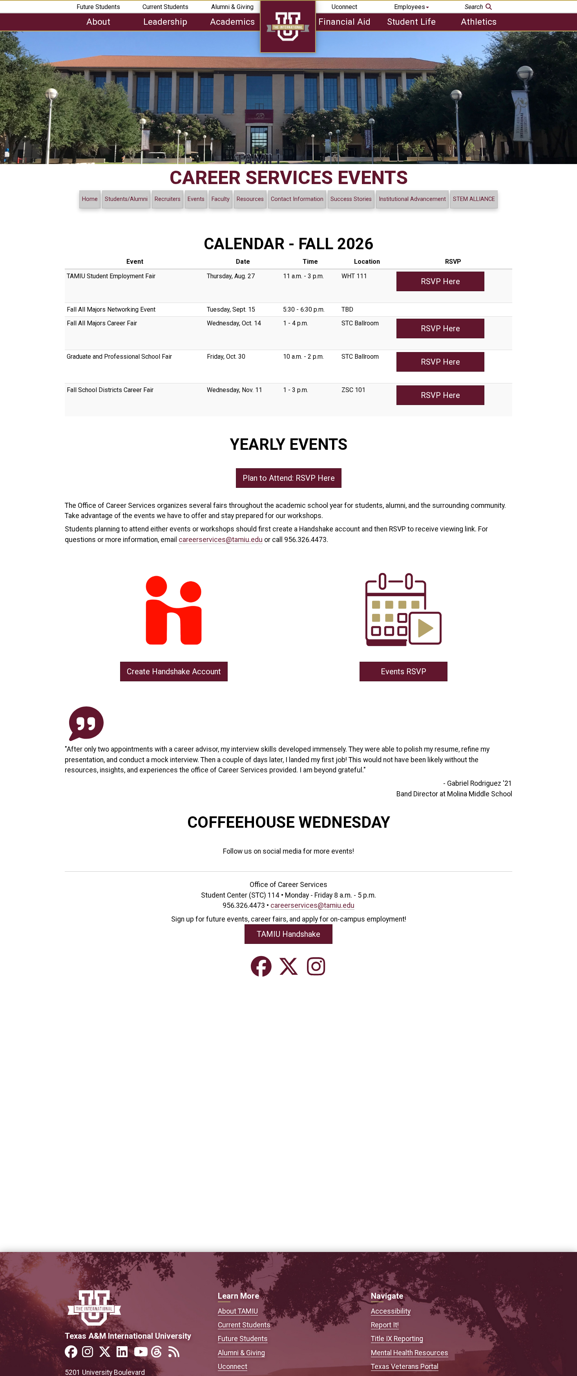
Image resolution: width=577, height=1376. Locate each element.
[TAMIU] (288, 51)
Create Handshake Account (174, 671)
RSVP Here (440, 281)
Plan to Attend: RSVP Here (289, 478)
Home (90, 199)
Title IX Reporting (397, 1339)
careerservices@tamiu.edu (221, 540)
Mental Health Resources (409, 1353)
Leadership (165, 21)
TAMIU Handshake (288, 934)
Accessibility (391, 1311)
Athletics (479, 21)
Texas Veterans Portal (404, 1367)
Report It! (385, 1325)
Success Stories (351, 199)
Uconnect (344, 7)
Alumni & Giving (232, 7)
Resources (250, 199)
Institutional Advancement (412, 199)
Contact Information (297, 199)
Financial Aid (344, 21)
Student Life (411, 21)
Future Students (98, 7)
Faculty (221, 199)
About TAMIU (238, 1311)
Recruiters (168, 199)
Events (196, 199)
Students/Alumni (126, 199)
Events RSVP (403, 671)
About (98, 21)
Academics (232, 21)
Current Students (165, 7)
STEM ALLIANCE (474, 199)
